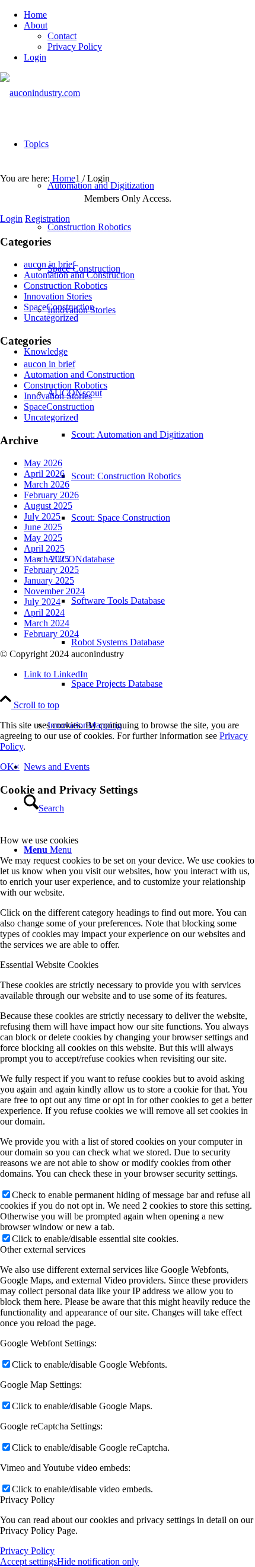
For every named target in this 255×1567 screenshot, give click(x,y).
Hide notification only (98, 1561)
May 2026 (43, 463)
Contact (61, 36)
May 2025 (43, 538)
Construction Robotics (65, 286)
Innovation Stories (58, 296)
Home (35, 14)
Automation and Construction (79, 275)
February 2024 (51, 634)
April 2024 (44, 612)
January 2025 (49, 580)
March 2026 (46, 484)
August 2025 (48, 506)
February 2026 (51, 495)
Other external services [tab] (42, 1249)
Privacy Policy (74, 47)
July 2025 (42, 516)
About (35, 25)
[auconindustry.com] (40, 93)
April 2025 (44, 548)
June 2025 (43, 527)
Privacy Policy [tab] (27, 1500)
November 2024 (54, 591)
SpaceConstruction (59, 307)
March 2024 (46, 623)
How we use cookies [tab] (39, 840)
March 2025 (46, 559)
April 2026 (44, 474)
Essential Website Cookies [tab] (49, 965)
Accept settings (28, 1561)
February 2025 (51, 570)
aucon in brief (49, 264)
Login (35, 57)
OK (7, 767)
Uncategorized (51, 318)
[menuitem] (139, 14)
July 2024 (42, 602)
